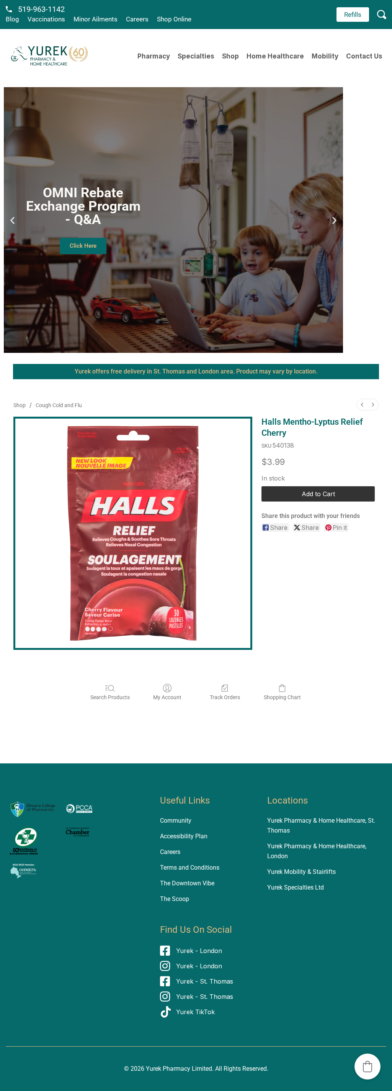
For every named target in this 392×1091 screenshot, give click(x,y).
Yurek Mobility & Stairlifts (301, 871)
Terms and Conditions (189, 867)
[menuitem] (362, 404)
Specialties (196, 56)
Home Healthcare (275, 56)
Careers (137, 19)
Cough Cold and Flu (59, 405)
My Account (167, 697)
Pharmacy (153, 56)
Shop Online (174, 19)
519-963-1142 (41, 9)
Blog (12, 19)
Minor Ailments (96, 19)
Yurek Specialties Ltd (295, 887)
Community (175, 820)
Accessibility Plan (183, 836)
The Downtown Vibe (187, 883)
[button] (12, 220)
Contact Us (364, 56)
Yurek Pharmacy (168, 1068)
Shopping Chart (282, 697)
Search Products (110, 697)
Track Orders (225, 697)
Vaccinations (46, 19)
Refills (352, 14)
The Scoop (174, 899)
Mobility (325, 56)
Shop (230, 56)
